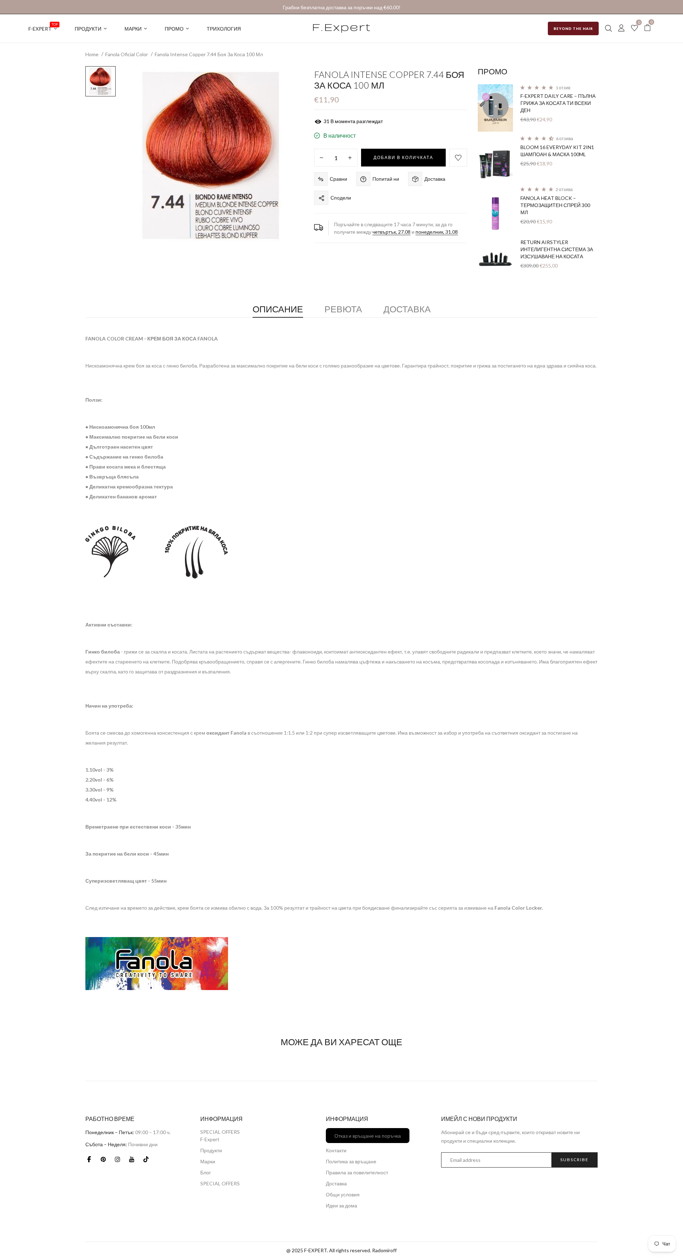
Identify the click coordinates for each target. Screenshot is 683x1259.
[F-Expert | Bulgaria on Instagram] (117, 1159)
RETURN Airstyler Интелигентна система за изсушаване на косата (556, 249)
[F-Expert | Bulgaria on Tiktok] (145, 1159)
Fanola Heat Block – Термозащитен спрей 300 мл (555, 205)
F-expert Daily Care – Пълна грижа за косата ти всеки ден (557, 103)
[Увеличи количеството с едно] (350, 158)
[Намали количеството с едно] (321, 158)
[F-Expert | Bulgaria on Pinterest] (103, 1159)
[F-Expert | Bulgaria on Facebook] (88, 1159)
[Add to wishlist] (458, 157)
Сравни (338, 179)
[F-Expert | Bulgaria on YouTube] (131, 1159)
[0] (634, 28)
